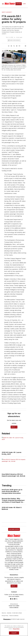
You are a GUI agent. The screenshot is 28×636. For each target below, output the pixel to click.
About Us (4, 613)
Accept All (14, 632)
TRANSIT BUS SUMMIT (14, 605)
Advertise (9, 613)
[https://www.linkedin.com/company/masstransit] (15, 599)
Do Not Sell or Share (17, 613)
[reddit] (16, 46)
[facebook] (8, 46)
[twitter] (14, 46)
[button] (3, 4)
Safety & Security (7, 12)
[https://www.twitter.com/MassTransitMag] (17, 599)
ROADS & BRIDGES (14, 607)
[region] (14, 629)
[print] (25, 46)
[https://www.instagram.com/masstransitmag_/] (13, 599)
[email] (19, 46)
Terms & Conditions (13, 615)
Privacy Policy (5, 615)
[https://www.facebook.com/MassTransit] (10, 599)
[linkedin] (11, 46)
